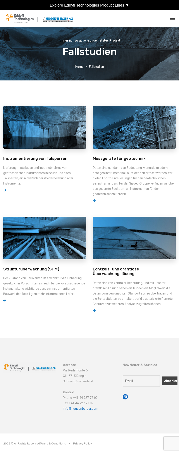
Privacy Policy (82, 443)
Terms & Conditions (53, 443)
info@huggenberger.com (80, 409)
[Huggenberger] (40, 18)
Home (79, 66)
